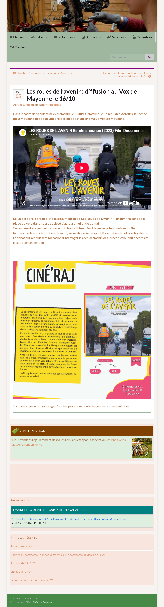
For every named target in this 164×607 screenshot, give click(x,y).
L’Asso (41, 37)
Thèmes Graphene (43, 602)
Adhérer (92, 37)
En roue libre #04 (21, 571)
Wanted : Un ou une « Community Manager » (44, 73)
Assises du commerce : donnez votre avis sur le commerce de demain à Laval (58, 554)
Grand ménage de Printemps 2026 (32, 580)
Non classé (55, 104)
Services (118, 37)
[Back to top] (155, 598)
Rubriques (66, 37)
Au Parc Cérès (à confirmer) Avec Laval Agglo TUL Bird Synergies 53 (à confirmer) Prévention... (70, 519)
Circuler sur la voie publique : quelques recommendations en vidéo (127, 74)
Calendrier (144, 37)
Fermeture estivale (22, 546)
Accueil (19, 37)
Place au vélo (23, 104)
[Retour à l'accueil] (82, 16)
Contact (20, 47)
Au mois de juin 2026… (24, 563)
